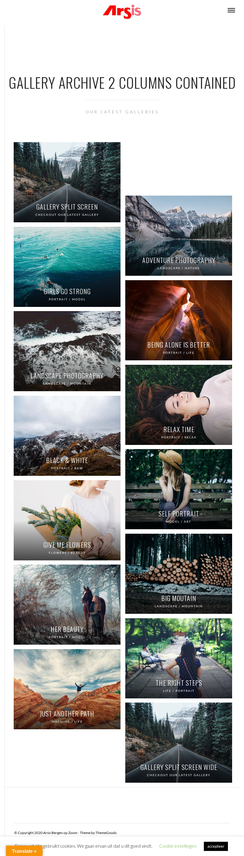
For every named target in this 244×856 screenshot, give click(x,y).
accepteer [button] (215, 846)
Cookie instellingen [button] (177, 846)
